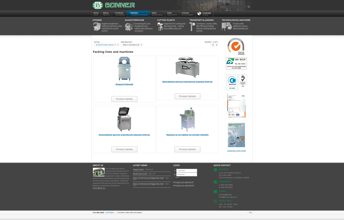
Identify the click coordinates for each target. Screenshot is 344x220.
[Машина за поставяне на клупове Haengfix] (187, 119)
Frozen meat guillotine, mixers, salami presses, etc (240, 25)
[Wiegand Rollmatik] (124, 69)
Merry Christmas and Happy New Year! (148, 178)
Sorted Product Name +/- (106, 45)
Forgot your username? (184, 185)
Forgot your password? (184, 182)
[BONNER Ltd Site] (114, 5)
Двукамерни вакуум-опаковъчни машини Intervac (187, 81)
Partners (110, 213)
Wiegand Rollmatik (124, 84)
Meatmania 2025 (140, 174)
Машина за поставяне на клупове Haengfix (187, 134)
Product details (124, 99)
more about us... (99, 188)
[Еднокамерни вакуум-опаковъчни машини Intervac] (124, 119)
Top (250, 213)
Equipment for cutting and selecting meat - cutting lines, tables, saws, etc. (174, 25)
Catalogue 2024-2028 (236, 151)
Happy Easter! (138, 169)
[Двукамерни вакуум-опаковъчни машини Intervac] (187, 67)
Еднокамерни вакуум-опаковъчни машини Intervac (124, 134)
